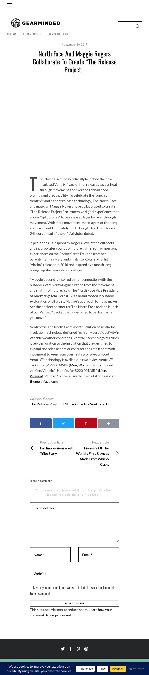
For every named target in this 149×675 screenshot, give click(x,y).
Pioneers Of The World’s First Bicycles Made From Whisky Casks (92, 453)
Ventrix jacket (100, 404)
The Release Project (45, 404)
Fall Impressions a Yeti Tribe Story (56, 448)
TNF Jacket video (75, 404)
